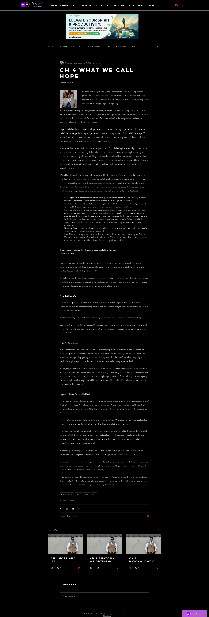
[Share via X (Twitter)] (67, 508)
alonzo (79, 494)
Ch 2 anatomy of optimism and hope (102, 560)
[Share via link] (79, 508)
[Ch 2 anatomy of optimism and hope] (104, 544)
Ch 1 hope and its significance (63, 560)
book (94, 494)
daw (108, 46)
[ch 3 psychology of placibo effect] (143, 544)
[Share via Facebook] (61, 508)
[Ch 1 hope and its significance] (65, 544)
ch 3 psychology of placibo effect (143, 560)
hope (86, 494)
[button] (158, 46)
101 (80, 46)
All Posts (51, 46)
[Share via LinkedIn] (73, 508)
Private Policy (107, 616)
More (133, 46)
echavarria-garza (66, 494)
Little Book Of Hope (66, 46)
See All (159, 529)
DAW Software (120, 46)
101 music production (94, 46)
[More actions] (147, 62)
